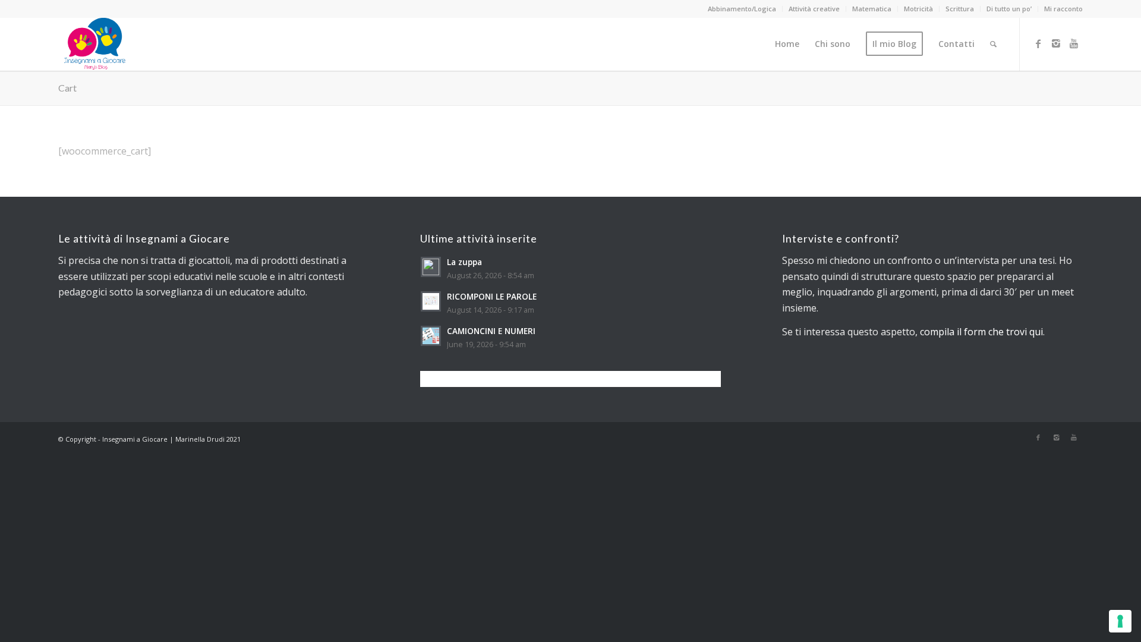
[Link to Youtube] (1074, 43)
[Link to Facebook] (1038, 43)
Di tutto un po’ (1009, 8)
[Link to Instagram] (1056, 43)
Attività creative (814, 8)
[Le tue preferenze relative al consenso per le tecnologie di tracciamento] (1120, 621)
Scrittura (959, 8)
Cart (67, 87)
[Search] (993, 44)
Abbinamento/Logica (742, 8)
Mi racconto (1063, 8)
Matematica (871, 8)
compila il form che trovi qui (981, 331)
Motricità (918, 8)
